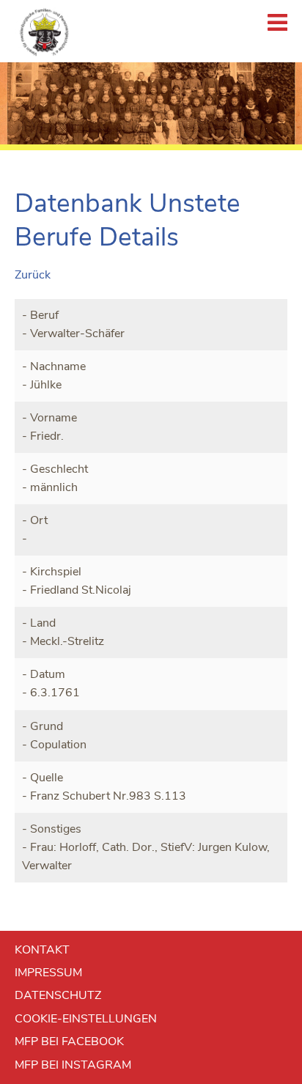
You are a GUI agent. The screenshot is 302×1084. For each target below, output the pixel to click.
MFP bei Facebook (69, 1041)
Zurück (33, 275)
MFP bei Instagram (73, 1065)
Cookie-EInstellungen (86, 1019)
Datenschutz (58, 995)
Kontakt (42, 950)
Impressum (48, 973)
